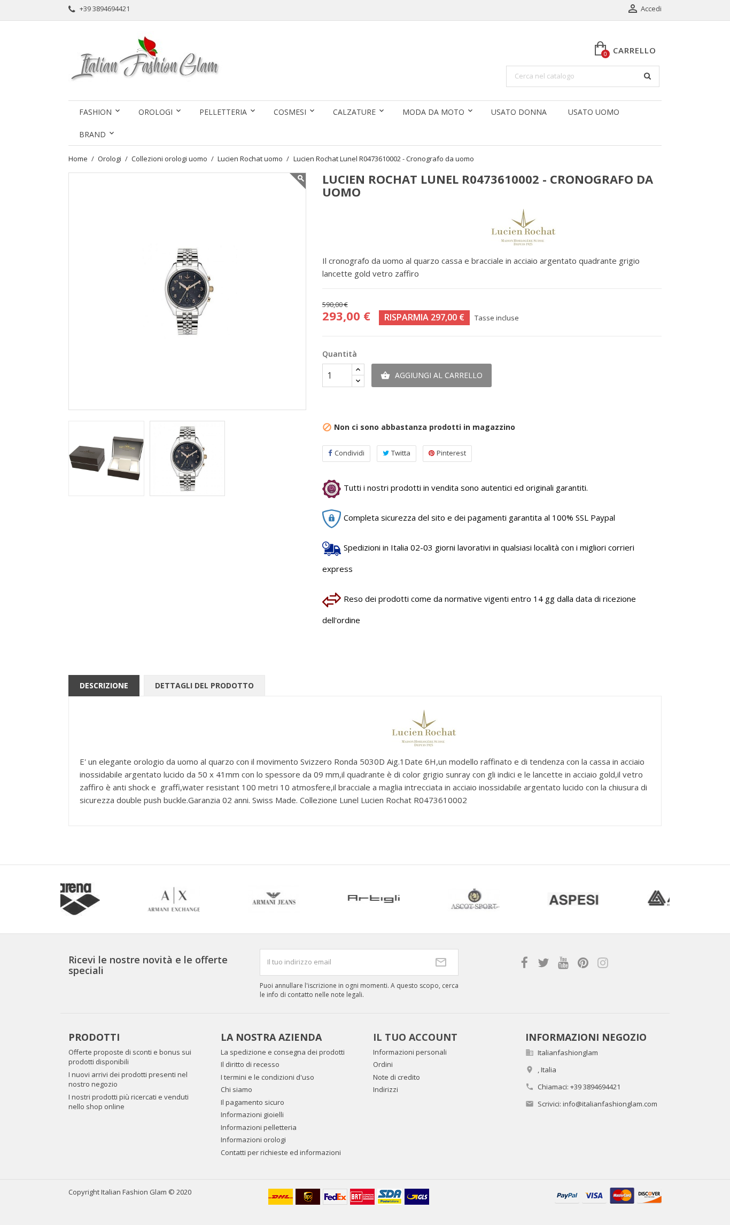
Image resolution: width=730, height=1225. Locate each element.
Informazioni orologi (253, 1139)
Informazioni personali (410, 1052)
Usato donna (519, 112)
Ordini (383, 1064)
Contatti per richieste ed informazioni (281, 1152)
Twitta (400, 453)
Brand (92, 134)
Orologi (155, 112)
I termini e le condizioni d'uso (267, 1077)
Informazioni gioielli (252, 1114)
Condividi (349, 453)
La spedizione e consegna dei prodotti (283, 1052)
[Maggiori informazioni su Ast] (355, 899)
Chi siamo (236, 1089)
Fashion (95, 112)
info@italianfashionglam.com (610, 1104)
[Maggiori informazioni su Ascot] (156, 899)
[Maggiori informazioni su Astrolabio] (455, 899)
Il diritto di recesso (250, 1064)
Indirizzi (385, 1089)
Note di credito (396, 1077)
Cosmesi (290, 112)
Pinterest (451, 453)
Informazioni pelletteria (259, 1127)
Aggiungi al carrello (431, 375)
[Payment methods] (608, 1195)
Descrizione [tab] (104, 685)
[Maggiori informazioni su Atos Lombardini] (555, 899)
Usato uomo (593, 112)
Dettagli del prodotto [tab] (204, 685)
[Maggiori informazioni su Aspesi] (255, 899)
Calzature (354, 112)
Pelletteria (223, 112)
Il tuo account (415, 1037)
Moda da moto (433, 112)
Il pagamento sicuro (252, 1102)
